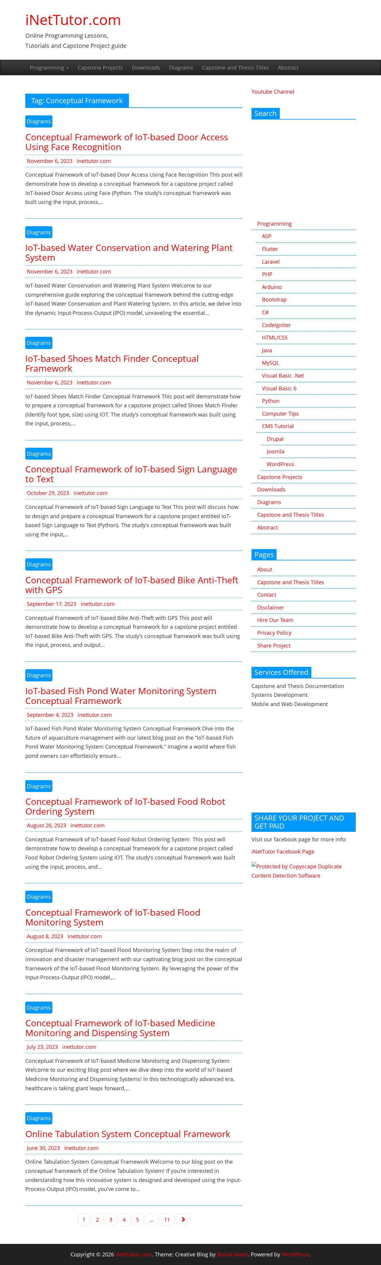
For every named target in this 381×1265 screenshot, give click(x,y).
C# (265, 312)
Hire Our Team (275, 619)
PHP (267, 274)
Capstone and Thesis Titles (235, 67)
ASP (266, 236)
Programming (48, 67)
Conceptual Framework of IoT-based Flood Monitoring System (112, 917)
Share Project (274, 645)
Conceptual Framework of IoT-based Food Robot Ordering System (125, 806)
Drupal (275, 438)
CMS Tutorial (278, 426)
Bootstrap (274, 299)
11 (167, 1219)
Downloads (146, 67)
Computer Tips (280, 413)
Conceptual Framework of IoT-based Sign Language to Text (131, 474)
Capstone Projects (100, 67)
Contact (266, 594)
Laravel (271, 261)
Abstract (288, 67)
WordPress (280, 464)
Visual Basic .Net (283, 375)
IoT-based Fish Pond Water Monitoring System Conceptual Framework (120, 696)
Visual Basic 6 (279, 388)
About (264, 569)
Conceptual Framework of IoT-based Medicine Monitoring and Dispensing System (120, 1028)
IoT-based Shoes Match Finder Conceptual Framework (112, 363)
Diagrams (181, 67)
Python (270, 400)
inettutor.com (94, 160)
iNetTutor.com (73, 19)
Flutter (270, 248)
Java (267, 350)
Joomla (275, 451)
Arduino (272, 286)
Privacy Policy (274, 632)
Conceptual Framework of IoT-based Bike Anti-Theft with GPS (131, 585)
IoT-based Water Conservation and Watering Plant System (129, 252)
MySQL (270, 362)
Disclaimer (270, 607)
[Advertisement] (304, 170)
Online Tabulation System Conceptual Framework (127, 1134)
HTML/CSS (275, 337)
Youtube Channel (273, 91)
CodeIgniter (276, 325)
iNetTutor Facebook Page (283, 851)
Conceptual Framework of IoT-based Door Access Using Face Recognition (126, 142)
